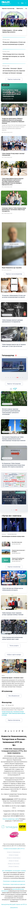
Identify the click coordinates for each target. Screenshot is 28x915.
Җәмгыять (19, 8)
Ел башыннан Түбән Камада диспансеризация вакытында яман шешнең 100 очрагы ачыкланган (13, 465)
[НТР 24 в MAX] (5, 731)
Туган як (4, 534)
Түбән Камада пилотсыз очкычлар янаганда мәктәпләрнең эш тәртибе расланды (14, 56)
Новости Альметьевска (14, 857)
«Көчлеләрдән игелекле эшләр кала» (13, 536)
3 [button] (10, 377)
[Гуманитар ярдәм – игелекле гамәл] (14, 666)
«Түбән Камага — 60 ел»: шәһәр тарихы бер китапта (12, 31)
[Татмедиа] (10, 827)
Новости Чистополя (14, 863)
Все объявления (14, 696)
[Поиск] (18, 3)
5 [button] (15, 377)
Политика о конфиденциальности (14, 881)
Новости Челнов (13, 860)
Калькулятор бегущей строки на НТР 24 (14, 904)
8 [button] (22, 377)
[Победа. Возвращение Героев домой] (14, 480)
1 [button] (5, 377)
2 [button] (8, 377)
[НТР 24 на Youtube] (8, 731)
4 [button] (12, 377)
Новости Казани (14, 855)
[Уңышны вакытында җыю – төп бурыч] (6, 552)
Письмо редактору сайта (11, 819)
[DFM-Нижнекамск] (22, 827)
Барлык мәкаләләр (14, 567)
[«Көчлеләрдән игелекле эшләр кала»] (14, 525)
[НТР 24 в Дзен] (22, 731)
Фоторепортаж (20, 492)
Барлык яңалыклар (8, 8)
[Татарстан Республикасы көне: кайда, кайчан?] (6, 560)
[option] (8, 8)
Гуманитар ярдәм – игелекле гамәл (12, 677)
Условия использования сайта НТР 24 (14, 848)
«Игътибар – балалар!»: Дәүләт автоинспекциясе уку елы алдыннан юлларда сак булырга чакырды (14, 71)
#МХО (3, 675)
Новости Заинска (14, 866)
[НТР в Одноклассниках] (13, 731)
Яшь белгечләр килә (17, 542)
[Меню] (25, 3)
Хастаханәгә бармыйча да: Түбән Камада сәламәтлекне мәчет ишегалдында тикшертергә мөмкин (13, 438)
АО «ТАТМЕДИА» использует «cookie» (14, 870)
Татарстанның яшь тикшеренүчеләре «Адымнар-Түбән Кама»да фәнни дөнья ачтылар (13, 713)
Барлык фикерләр (14, 720)
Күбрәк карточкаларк (14, 654)
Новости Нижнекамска (14, 852)
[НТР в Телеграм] (16, 731)
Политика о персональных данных (14, 884)
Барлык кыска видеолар (14, 274)
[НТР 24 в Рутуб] (19, 731)
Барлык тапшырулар (14, 384)
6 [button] (17, 377)
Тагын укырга (14, 645)
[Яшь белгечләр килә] (6, 544)
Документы (14, 907)
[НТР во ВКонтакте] (11, 731)
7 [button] (19, 377)
